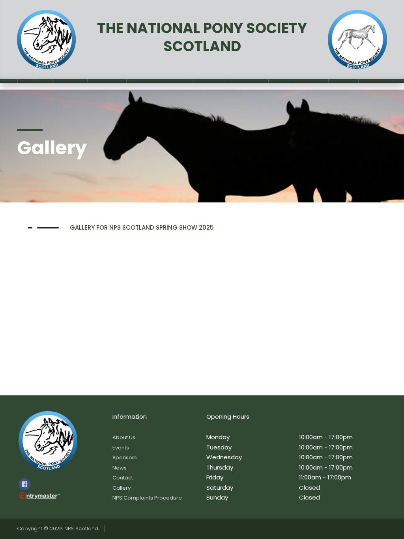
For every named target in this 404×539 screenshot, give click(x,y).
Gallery (121, 488)
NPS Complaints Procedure (147, 498)
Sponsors (124, 457)
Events (120, 447)
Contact (122, 477)
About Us (123, 437)
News (119, 468)
